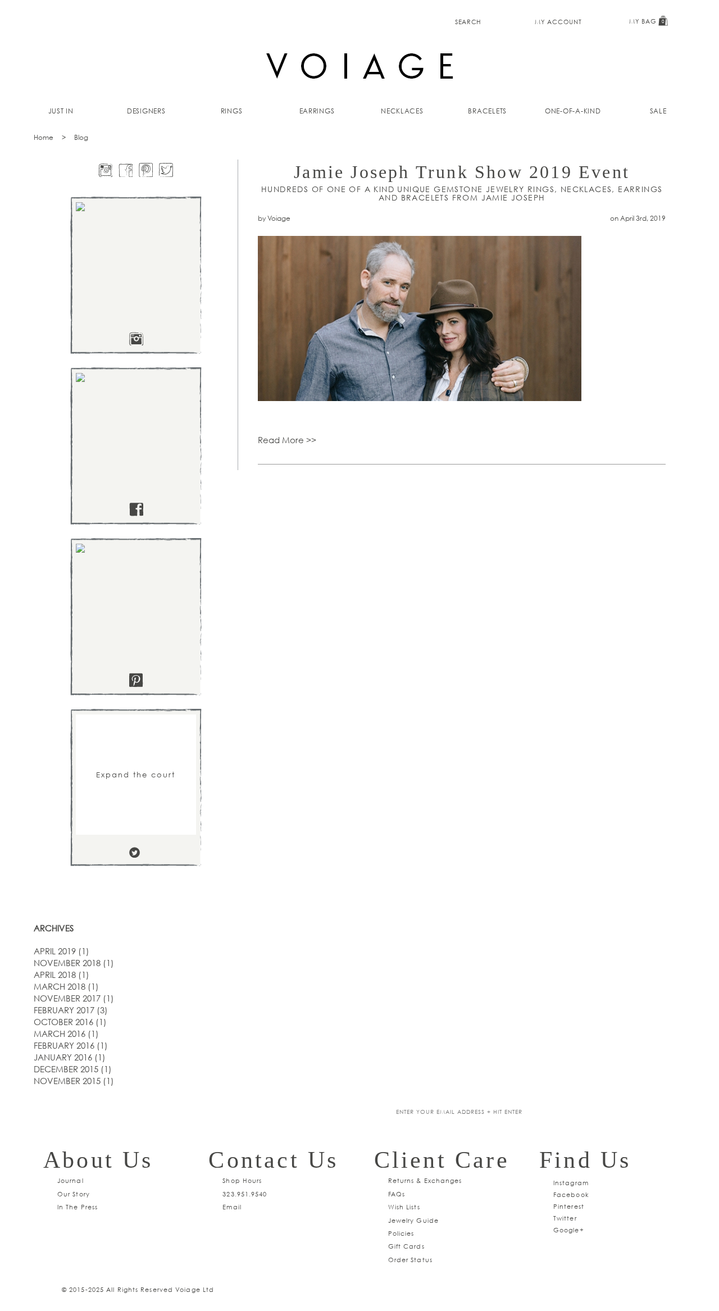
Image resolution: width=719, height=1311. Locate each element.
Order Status (410, 1259)
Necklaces (402, 111)
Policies (401, 1233)
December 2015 (73, 1069)
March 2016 (66, 1033)
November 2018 (74, 963)
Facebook (571, 1194)
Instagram (571, 1182)
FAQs (396, 1194)
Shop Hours (242, 1180)
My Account (558, 21)
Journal (70, 1180)
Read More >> (287, 440)
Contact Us (273, 1160)
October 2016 (70, 1022)
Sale (658, 111)
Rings (232, 111)
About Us (98, 1160)
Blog (81, 137)
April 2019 (61, 951)
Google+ (568, 1229)
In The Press (77, 1206)
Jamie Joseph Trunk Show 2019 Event (462, 172)
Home (43, 137)
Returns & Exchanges (425, 1180)
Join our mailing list (279, 1112)
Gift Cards (406, 1246)
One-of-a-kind (573, 111)
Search (468, 21)
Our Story (73, 1194)
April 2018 (61, 974)
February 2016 (71, 1045)
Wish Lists (404, 1206)
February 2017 (71, 1010)
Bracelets (487, 111)
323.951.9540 (244, 1194)
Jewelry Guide (413, 1220)
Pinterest (568, 1206)
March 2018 (66, 986)
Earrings (317, 111)
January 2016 (70, 1057)
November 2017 (74, 998)
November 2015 (74, 1081)
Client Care (441, 1160)
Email (232, 1206)
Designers (146, 111)
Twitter (565, 1218)
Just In (61, 111)
